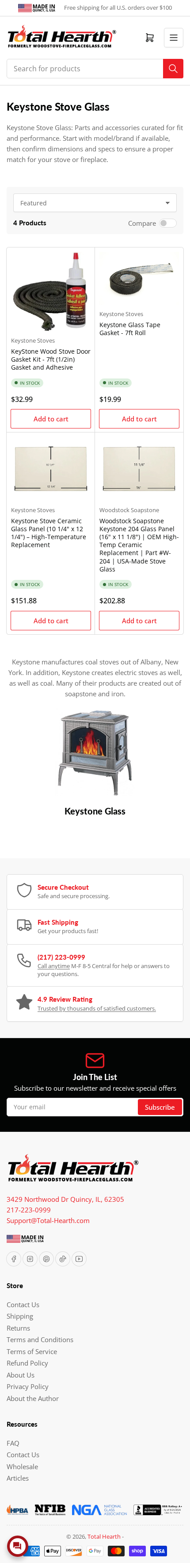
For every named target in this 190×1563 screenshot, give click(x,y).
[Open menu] (173, 37)
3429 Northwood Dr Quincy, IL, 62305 (65, 1199)
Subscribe (160, 1107)
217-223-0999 (29, 1209)
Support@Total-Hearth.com (48, 1220)
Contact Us (23, 1304)
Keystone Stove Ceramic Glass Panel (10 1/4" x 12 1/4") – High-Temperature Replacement (48, 533)
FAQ (13, 1443)
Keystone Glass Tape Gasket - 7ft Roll (129, 328)
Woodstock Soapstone (129, 510)
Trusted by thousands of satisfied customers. (97, 1008)
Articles (18, 1478)
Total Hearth (104, 1536)
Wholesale (22, 1466)
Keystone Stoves (33, 340)
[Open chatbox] (17, 1546)
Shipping (20, 1316)
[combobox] (95, 68)
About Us (20, 1374)
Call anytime (54, 966)
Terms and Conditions (40, 1339)
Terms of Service (32, 1351)
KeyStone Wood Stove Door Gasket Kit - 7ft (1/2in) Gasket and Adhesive (51, 359)
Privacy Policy (28, 1386)
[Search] (173, 68)
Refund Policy (27, 1362)
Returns (18, 1328)
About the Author (33, 1398)
